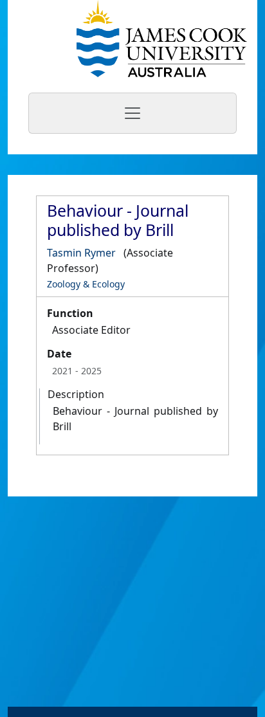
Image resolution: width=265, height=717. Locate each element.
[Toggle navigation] (132, 113)
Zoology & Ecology (86, 284)
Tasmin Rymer (81, 253)
